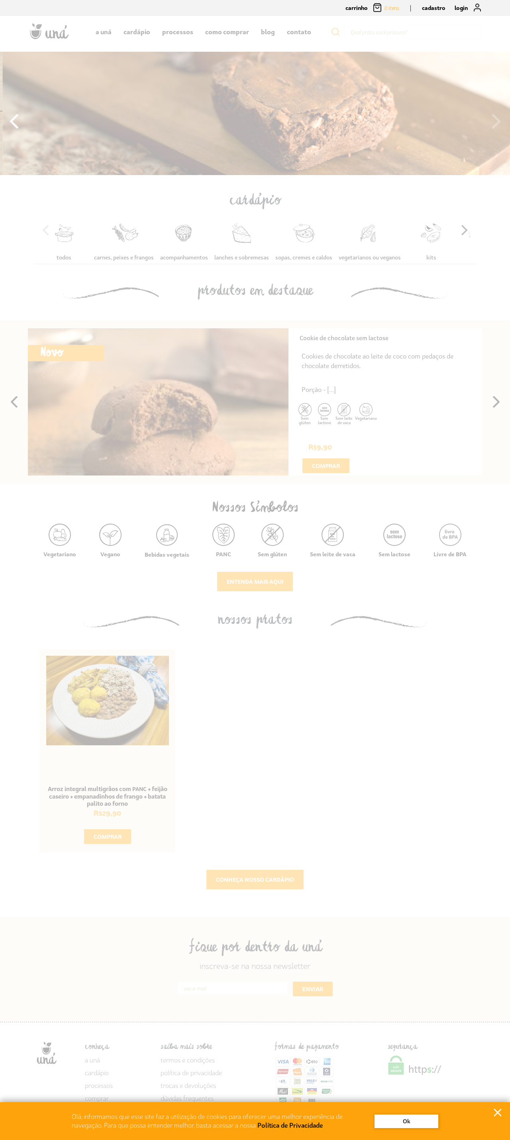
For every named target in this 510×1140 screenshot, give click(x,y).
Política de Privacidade (290, 1125)
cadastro (433, 7)
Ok (406, 1121)
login (462, 7)
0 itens (392, 7)
